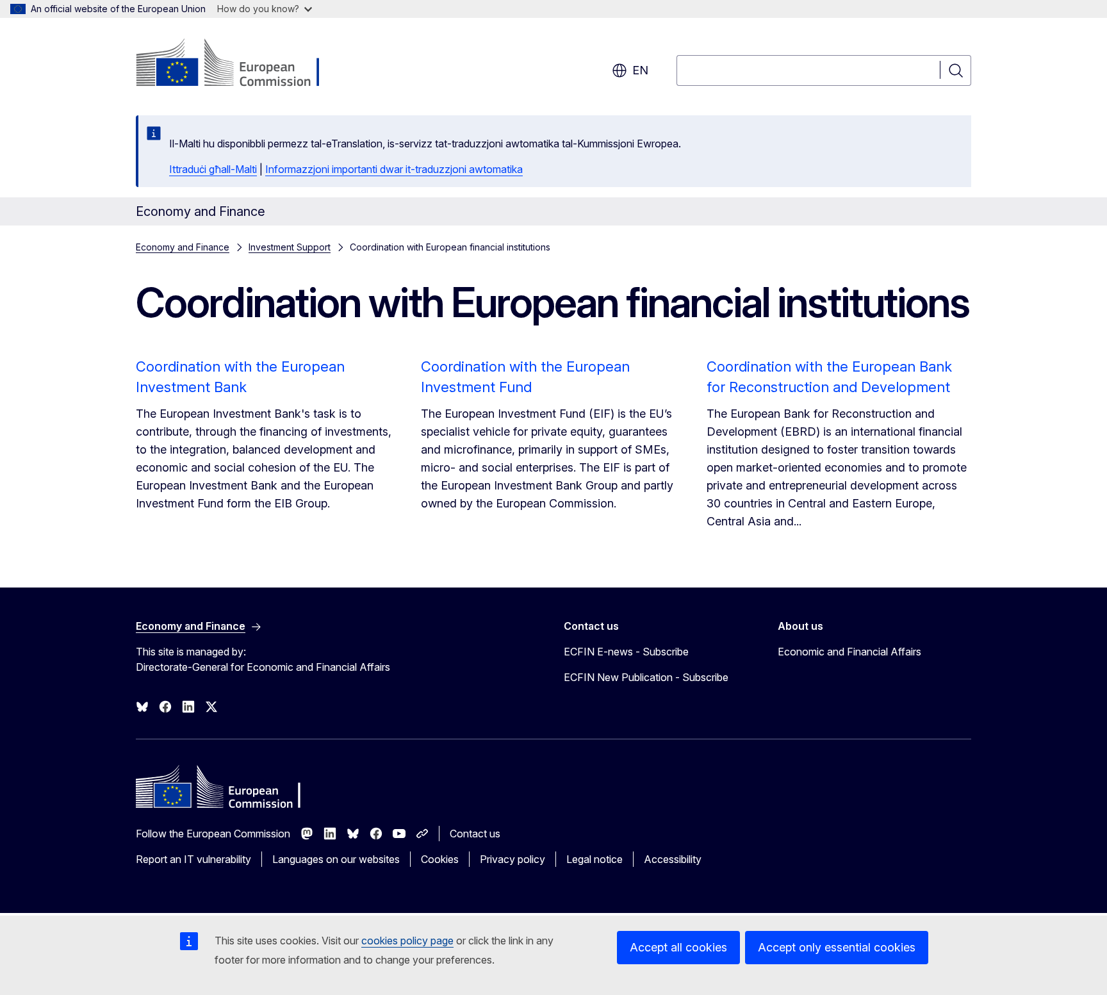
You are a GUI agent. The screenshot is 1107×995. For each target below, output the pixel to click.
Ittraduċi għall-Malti (213, 169)
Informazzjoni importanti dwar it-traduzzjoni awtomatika (394, 169)
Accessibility (672, 859)
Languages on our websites (336, 859)
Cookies (440, 859)
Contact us (475, 833)
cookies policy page (407, 940)
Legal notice (594, 859)
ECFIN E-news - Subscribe (626, 651)
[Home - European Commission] (239, 64)
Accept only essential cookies (836, 947)
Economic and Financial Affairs (849, 651)
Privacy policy (512, 859)
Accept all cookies (678, 947)
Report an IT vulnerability (193, 859)
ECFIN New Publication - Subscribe (646, 677)
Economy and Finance (182, 247)
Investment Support (290, 247)
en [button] (640, 70)
